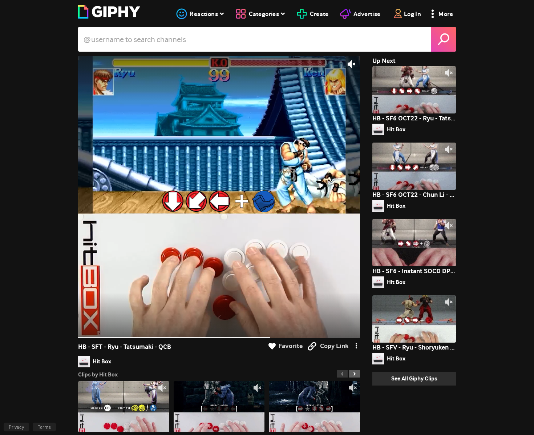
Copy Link (334, 346)
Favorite (291, 346)
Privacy (16, 427)
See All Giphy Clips (414, 378)
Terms (44, 427)
